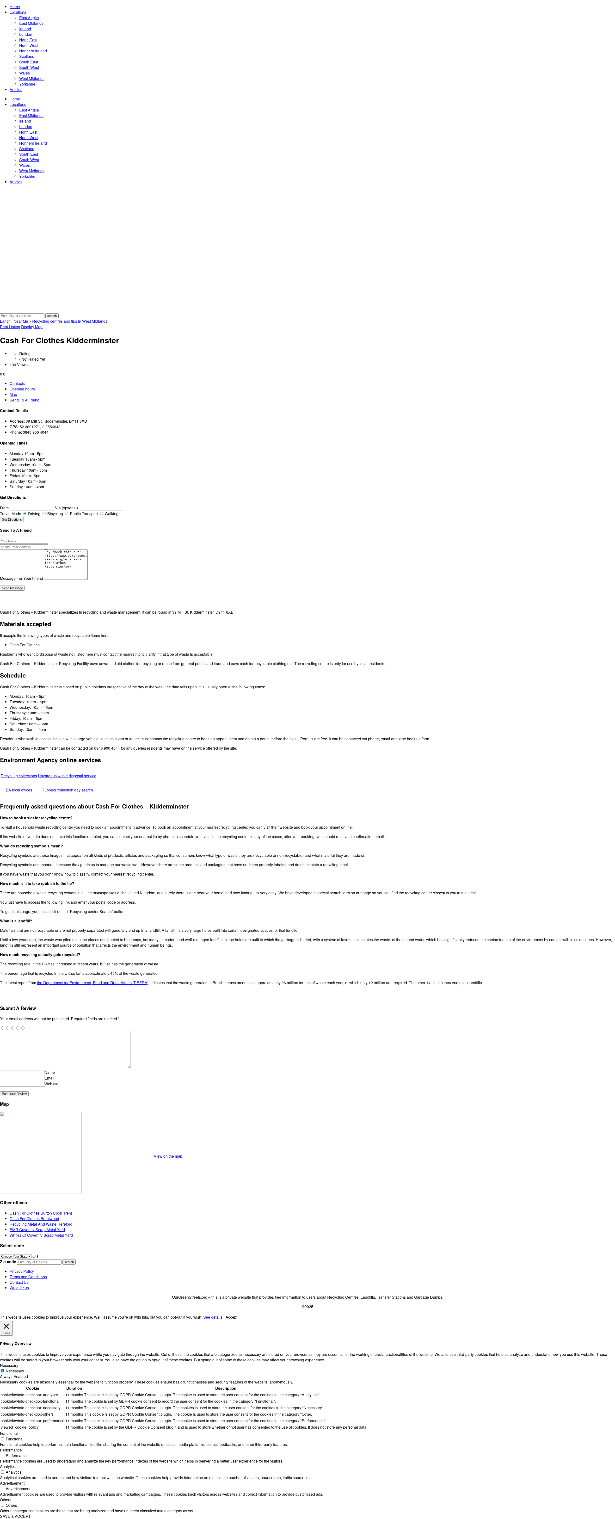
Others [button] (5, 1499)
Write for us (19, 1288)
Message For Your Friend (21, 578)
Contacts (17, 383)
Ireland (25, 28)
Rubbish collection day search (67, 790)
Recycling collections (19, 775)
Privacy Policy (22, 1271)
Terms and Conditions (28, 1276)
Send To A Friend (24, 400)
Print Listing (10, 326)
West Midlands (31, 78)
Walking (111, 513)
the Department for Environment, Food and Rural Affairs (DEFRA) (92, 982)
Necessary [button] (9, 1365)
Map (13, 394)
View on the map (168, 1156)
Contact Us (19, 1282)
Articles (16, 89)
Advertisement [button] (12, 1483)
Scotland (26, 56)
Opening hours (22, 389)
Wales (24, 73)
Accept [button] (231, 1317)
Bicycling (54, 513)
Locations (18, 12)
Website (51, 1084)
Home (15, 6)
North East (28, 40)
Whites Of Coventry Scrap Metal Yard (41, 1235)
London (25, 34)
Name (49, 1072)
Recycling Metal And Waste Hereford (41, 1224)
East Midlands (31, 23)
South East (28, 62)
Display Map (32, 326)
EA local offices (19, 790)
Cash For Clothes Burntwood (34, 1218)
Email (49, 1078)
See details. (213, 1317)
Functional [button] (9, 1433)
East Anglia (29, 17)
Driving (33, 513)
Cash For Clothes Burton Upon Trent (41, 1213)
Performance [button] (11, 1450)
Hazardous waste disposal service (67, 775)
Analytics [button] (8, 1466)
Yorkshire (27, 84)
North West (28, 45)
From (4, 508)
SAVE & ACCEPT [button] (15, 1516)
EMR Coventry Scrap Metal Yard (37, 1229)
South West (29, 67)
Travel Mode (10, 513)
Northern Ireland (33, 51)
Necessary (15, 1371)
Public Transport (83, 513)
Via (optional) (66, 508)
